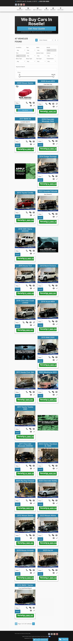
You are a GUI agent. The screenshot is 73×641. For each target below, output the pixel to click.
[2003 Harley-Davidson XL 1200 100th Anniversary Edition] (48, 455)
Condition (18, 47)
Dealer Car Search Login (26, 636)
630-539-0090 (44, 1)
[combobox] (21, 50)
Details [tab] (17, 106)
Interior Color (40, 53)
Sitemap (38, 636)
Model (48, 47)
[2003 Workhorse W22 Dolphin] (48, 381)
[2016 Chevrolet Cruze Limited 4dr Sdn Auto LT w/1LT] (25, 312)
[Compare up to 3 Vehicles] (34, 105)
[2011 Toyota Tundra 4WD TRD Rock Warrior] (25, 418)
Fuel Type (38, 58)
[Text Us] (30, 103)
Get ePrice (25, 110)
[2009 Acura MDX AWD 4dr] (48, 93)
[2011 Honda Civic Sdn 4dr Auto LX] (25, 381)
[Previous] (16, 623)
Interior (48, 53)
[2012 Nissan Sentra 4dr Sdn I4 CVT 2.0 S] (25, 525)
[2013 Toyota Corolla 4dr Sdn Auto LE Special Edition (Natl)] (25, 202)
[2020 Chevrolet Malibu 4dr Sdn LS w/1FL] (48, 490)
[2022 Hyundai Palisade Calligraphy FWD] (48, 203)
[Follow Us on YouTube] (24, 5)
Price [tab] (17, 103)
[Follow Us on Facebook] (16, 5)
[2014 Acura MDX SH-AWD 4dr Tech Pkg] (48, 311)
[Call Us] (27, 103)
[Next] (33, 623)
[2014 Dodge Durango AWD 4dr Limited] (48, 165)
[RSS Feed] (21, 5)
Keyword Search (20, 66)
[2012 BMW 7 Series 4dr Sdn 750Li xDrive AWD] (25, 597)
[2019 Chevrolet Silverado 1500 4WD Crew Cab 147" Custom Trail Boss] (48, 130)
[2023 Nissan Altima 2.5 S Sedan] (48, 525)
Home (16, 633)
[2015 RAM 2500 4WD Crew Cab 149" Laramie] (48, 346)
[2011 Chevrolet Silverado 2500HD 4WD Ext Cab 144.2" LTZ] (25, 455)
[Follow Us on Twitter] (19, 5)
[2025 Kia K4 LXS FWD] (48, 559)
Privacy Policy (28, 633)
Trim (17, 53)
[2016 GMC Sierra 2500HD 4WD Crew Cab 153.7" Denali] (25, 240)
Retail (43, 111)
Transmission (50, 58)
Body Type (19, 58)
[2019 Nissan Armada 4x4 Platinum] (25, 559)
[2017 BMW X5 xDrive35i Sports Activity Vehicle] (25, 131)
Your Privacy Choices (44, 636)
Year (27, 47)
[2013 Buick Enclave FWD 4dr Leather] (48, 275)
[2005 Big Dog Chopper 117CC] (25, 490)
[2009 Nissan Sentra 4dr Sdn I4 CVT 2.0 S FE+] (25, 92)
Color (27, 53)
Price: (19, 72)
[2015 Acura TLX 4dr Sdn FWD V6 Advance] (25, 275)
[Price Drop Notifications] (30, 105)
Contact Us (23, 633)
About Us (19, 633)
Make (37, 47)
